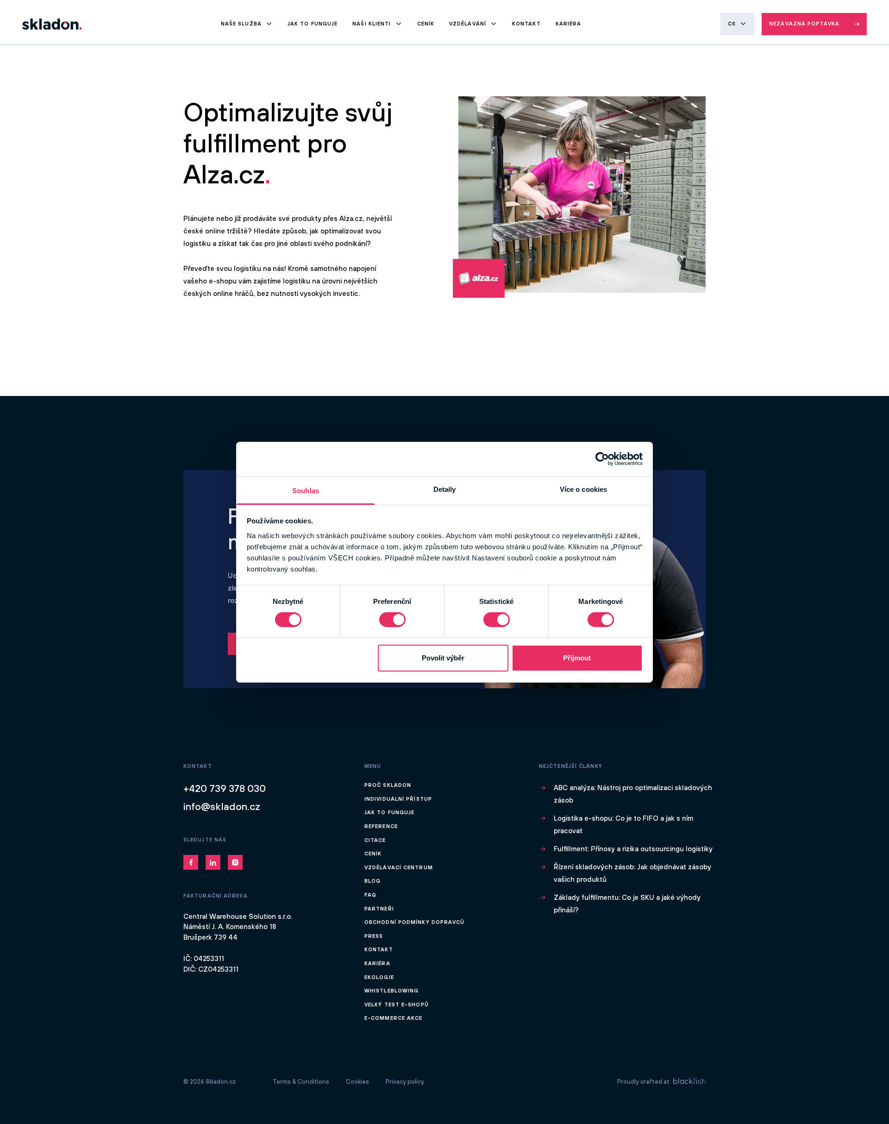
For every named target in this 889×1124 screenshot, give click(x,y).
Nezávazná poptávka (804, 23)
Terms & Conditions (301, 1081)
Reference (381, 826)
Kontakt (526, 23)
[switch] (392, 619)
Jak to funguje (313, 23)
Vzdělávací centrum (398, 867)
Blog (372, 881)
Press (373, 936)
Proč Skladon (387, 785)
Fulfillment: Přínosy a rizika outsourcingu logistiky (633, 849)
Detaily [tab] (444, 489)
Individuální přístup (398, 799)
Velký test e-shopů (396, 1004)
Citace (375, 840)
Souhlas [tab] (305, 490)
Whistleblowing (391, 990)
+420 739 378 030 (224, 788)
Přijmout (577, 658)
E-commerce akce (393, 1018)
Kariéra (569, 23)
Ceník (426, 23)
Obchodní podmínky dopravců (414, 922)
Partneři (379, 908)
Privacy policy (405, 1081)
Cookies (357, 1081)
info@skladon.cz (221, 806)
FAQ (370, 895)
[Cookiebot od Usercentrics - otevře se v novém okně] (602, 459)
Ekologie (379, 977)
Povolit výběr (443, 658)
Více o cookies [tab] (583, 489)
